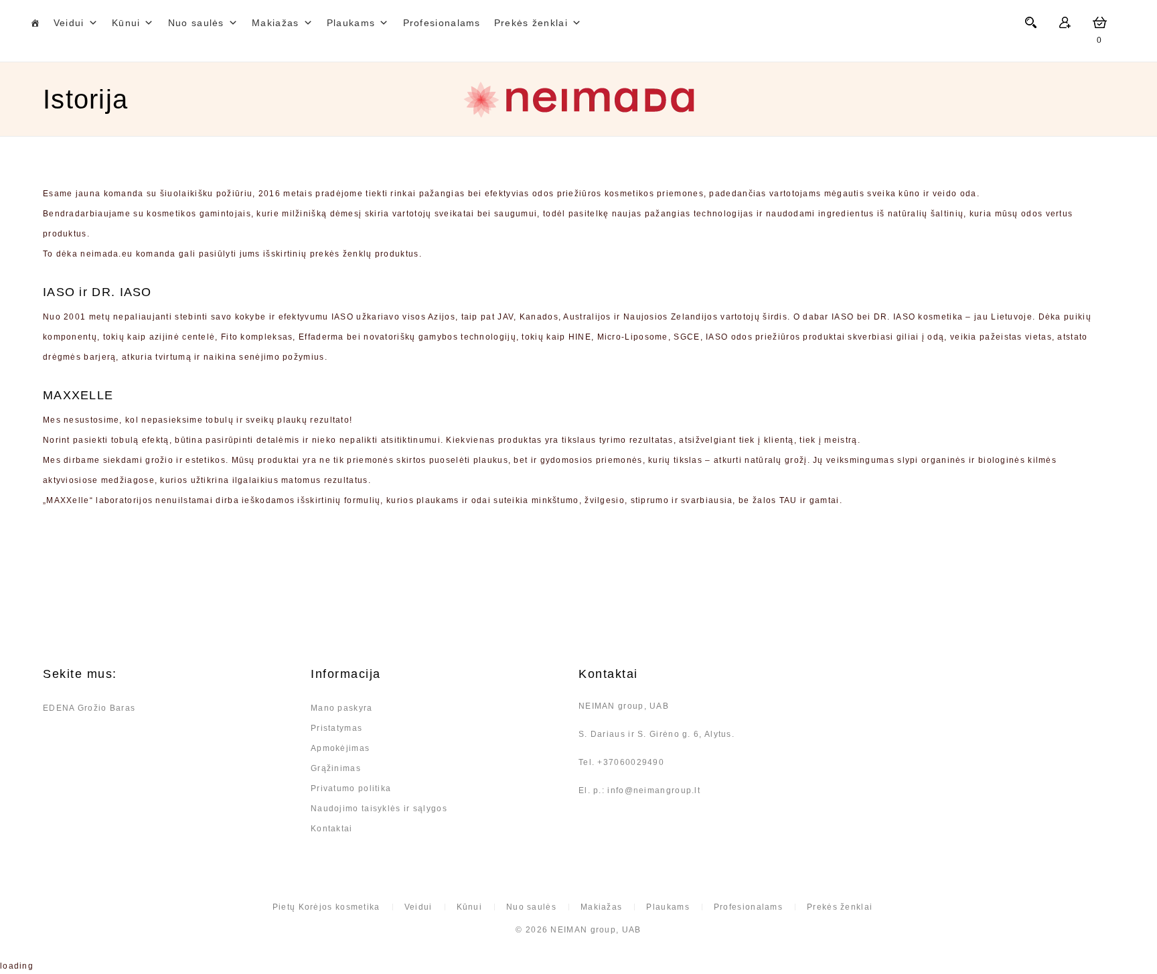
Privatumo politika (351, 788)
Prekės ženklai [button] (531, 22)
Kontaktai (332, 828)
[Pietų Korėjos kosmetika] (35, 22)
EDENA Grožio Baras (89, 708)
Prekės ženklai (839, 907)
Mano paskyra (342, 708)
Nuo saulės (196, 22)
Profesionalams (442, 22)
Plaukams (351, 22)
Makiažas (275, 22)
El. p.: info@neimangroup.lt (639, 790)
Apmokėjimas (340, 748)
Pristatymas (336, 728)
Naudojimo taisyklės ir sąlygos (379, 808)
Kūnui (126, 22)
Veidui (69, 22)
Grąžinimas (336, 768)
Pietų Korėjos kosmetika (326, 907)
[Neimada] (578, 100)
